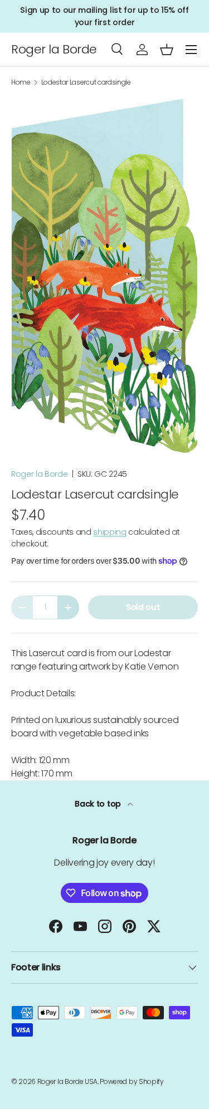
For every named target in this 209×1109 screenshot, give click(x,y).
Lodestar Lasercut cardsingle (86, 82)
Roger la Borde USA (67, 1081)
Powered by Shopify (131, 1081)
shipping (109, 532)
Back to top (99, 803)
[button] (166, 49)
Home (21, 82)
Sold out (143, 607)
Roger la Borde (39, 474)
